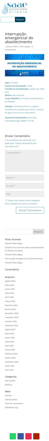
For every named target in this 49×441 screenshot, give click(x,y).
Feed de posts (11, 399)
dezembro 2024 (12, 362)
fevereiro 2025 (11, 353)
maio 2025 (9, 341)
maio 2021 (9, 370)
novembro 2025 (12, 317)
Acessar (8, 395)
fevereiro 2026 (11, 305)
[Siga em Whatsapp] (13, 436)
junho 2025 (10, 337)
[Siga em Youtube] (36, 436)
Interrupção (24, 46)
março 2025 (10, 349)
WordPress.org (11, 407)
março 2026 (10, 301)
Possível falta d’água (14, 243)
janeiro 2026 (10, 309)
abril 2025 (9, 345)
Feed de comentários (14, 403)
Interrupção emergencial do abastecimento (24, 258)
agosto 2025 (10, 329)
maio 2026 (9, 293)
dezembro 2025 (12, 313)
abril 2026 (9, 297)
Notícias (8, 384)
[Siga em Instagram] (28, 436)
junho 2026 (10, 289)
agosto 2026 (10, 281)
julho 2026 (9, 285)
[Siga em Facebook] (21, 436)
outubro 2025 (11, 321)
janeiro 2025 (10, 358)
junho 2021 (10, 366)
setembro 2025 (11, 325)
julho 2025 (9, 333)
